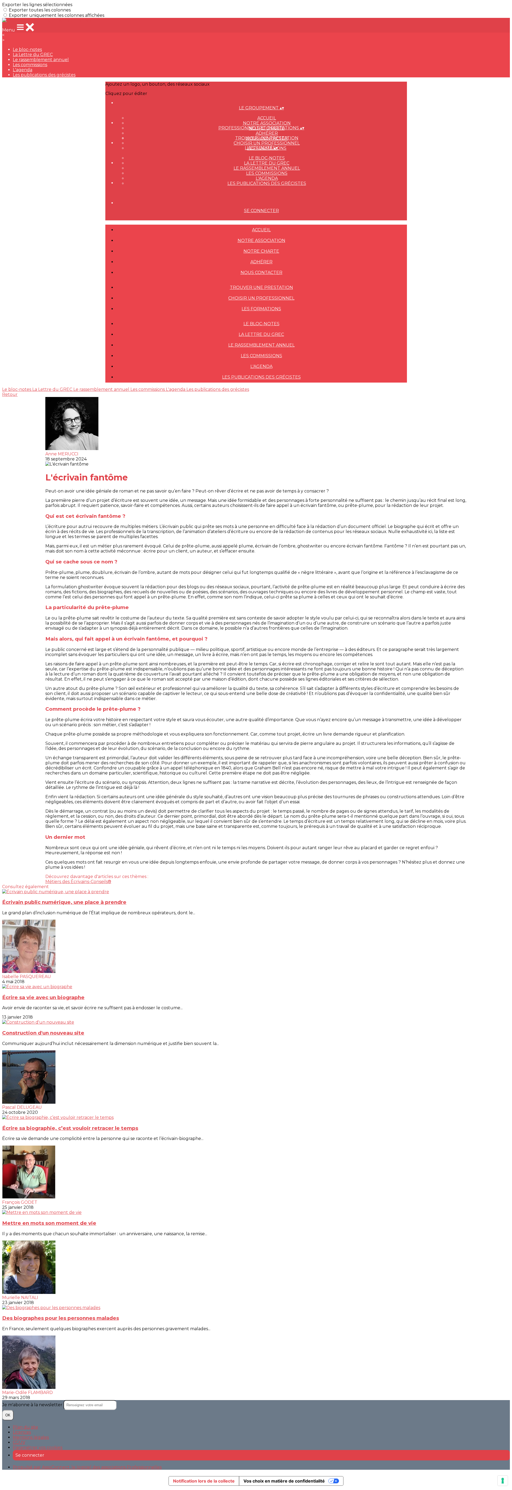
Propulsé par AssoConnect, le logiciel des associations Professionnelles (87, 1467)
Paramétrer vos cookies (37, 1447)
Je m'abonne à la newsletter (32, 1404)
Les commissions (30, 64)
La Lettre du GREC (33, 54)
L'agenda (22, 69)
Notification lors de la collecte (204, 1481)
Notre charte (261, 251)
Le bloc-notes (27, 49)
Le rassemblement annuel (41, 59)
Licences (22, 1432)
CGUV (19, 1442)
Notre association (267, 123)
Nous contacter (261, 272)
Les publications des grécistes (44, 74)
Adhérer (267, 133)
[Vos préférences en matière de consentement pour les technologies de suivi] (503, 1481)
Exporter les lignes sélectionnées (37, 4)
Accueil (266, 118)
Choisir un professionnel (267, 143)
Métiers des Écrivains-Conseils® (78, 881)
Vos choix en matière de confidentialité (284, 1481)
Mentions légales (31, 1437)
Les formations (261, 308)
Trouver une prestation (266, 138)
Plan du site (25, 1427)
